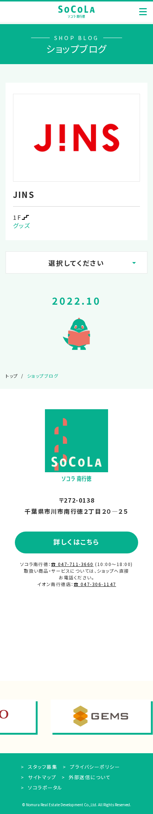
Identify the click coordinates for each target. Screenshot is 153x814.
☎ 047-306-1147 (95, 584)
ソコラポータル (44, 787)
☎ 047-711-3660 (72, 564)
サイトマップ (41, 777)
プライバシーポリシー (94, 766)
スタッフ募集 (41, 766)
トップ (12, 376)
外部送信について (89, 777)
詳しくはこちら (76, 541)
